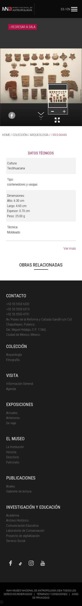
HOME (6, 135)
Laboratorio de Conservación (25, 531)
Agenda (11, 389)
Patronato (12, 462)
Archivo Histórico (17, 520)
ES (62, 9)
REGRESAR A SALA (22, 27)
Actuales (12, 413)
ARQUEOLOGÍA (39, 135)
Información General (19, 384)
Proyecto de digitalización (23, 536)
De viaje (11, 423)
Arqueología (14, 355)
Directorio (12, 457)
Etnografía (13, 360)
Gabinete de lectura (18, 491)
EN (68, 9)
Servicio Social (15, 541)
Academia (12, 515)
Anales (10, 486)
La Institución (15, 447)
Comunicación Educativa (22, 526)
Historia (11, 452)
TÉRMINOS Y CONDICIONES (52, 594)
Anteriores (13, 418)
